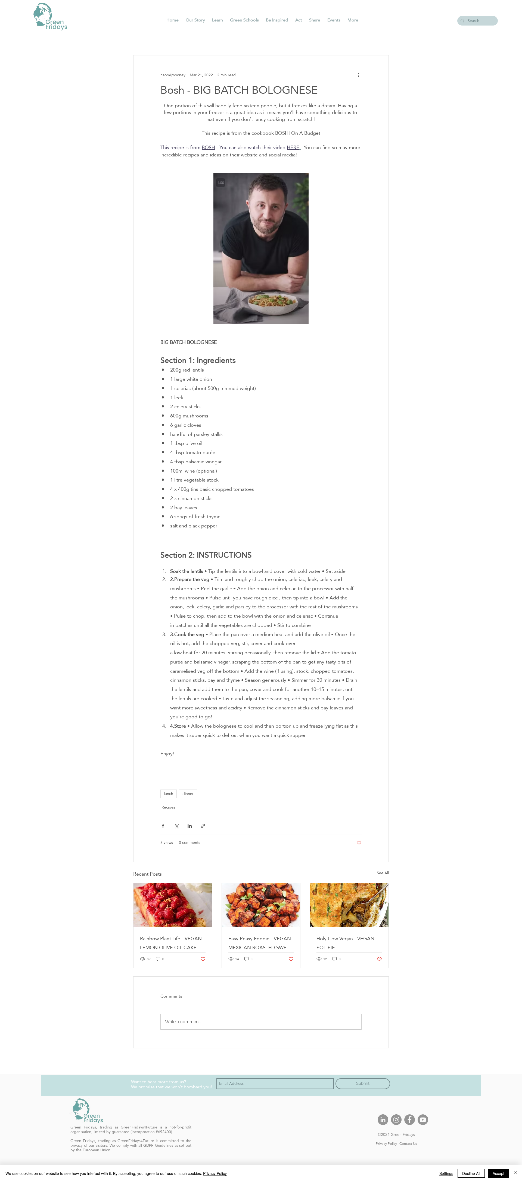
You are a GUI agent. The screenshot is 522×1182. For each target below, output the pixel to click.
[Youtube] (423, 1119)
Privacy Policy (386, 1143)
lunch (168, 793)
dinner (188, 793)
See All (383, 873)
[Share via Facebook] (163, 825)
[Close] (515, 1173)
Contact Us (408, 1143)
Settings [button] (446, 1173)
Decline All (471, 1173)
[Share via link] (203, 825)
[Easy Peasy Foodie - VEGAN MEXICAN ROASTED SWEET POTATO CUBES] (261, 905)
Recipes (168, 807)
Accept (498, 1173)
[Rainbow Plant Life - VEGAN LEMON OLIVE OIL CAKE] (172, 905)
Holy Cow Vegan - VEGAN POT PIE (345, 943)
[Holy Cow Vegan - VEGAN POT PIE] (349, 905)
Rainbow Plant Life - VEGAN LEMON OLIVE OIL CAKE (171, 943)
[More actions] (358, 75)
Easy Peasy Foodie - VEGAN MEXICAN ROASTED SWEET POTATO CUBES (260, 943)
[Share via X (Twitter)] (176, 825)
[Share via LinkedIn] (189, 825)
